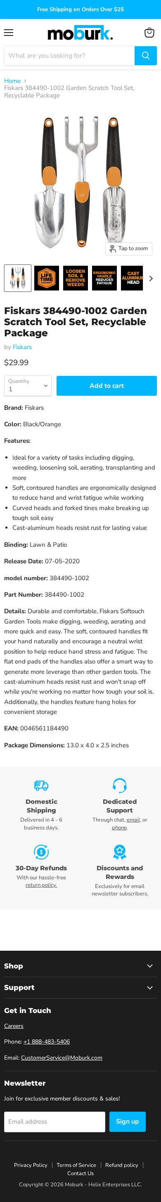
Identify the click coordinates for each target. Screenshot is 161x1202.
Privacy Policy (30, 1165)
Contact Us (80, 1173)
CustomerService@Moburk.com (61, 1058)
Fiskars (22, 347)
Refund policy (121, 1165)
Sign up (127, 1121)
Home (12, 81)
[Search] (146, 55)
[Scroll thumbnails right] (149, 278)
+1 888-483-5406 (47, 1042)
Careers (14, 1026)
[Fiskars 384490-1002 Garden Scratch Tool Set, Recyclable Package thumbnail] (18, 278)
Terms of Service (76, 1165)
